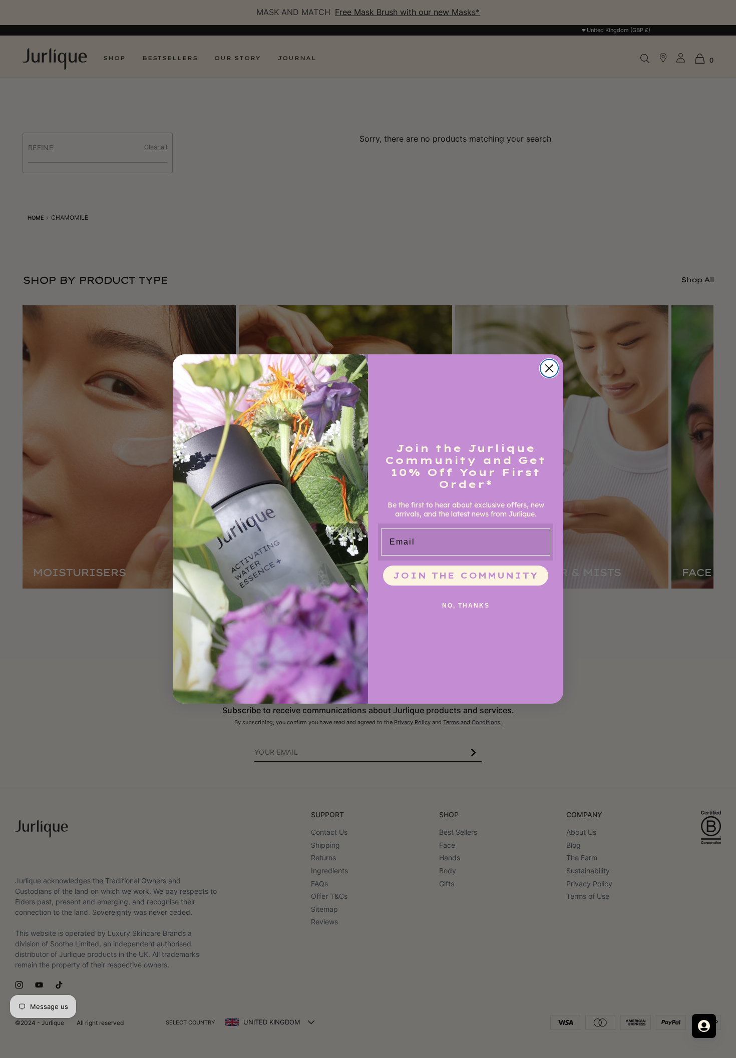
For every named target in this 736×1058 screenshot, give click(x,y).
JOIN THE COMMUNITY (465, 576)
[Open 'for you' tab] (704, 1026)
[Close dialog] (549, 368)
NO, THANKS (466, 605)
